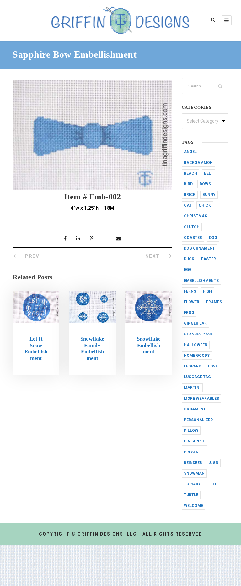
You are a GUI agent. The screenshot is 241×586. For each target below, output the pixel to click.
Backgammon (198, 163)
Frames (214, 302)
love (213, 366)
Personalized (198, 420)
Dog (213, 237)
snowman (194, 473)
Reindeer (193, 463)
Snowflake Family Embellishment (92, 348)
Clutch (192, 227)
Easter (208, 259)
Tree (212, 484)
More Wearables (201, 398)
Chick (205, 205)
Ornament (195, 409)
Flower (191, 302)
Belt (208, 173)
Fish (207, 291)
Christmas (195, 216)
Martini (192, 387)
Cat (188, 205)
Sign (213, 463)
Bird (188, 184)
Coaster (193, 237)
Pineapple (194, 441)
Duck (189, 259)
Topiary (192, 484)
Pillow (191, 430)
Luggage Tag (197, 377)
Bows (205, 184)
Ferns (190, 291)
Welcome (193, 506)
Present (192, 452)
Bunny (209, 195)
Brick (189, 195)
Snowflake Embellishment (149, 345)
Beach (190, 173)
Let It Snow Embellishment (35, 348)
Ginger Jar (195, 323)
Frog (189, 312)
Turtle (191, 495)
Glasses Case (198, 334)
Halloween (195, 345)
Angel (190, 152)
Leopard (192, 366)
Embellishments (201, 280)
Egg (188, 269)
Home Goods (197, 355)
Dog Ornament (199, 248)
